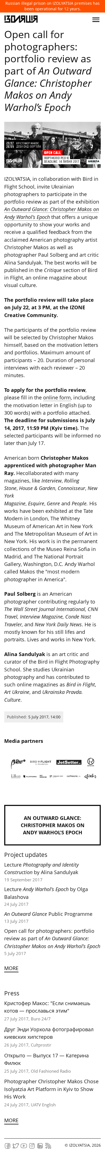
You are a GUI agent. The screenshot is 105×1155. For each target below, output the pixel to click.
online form (57, 397)
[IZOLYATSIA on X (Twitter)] (15, 1147)
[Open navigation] (96, 20)
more (11, 968)
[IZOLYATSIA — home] (21, 19)
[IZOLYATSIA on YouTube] (23, 1147)
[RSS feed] (48, 1147)
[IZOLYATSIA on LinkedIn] (40, 1147)
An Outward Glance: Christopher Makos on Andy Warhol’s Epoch (53, 825)
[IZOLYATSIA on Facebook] (7, 1147)
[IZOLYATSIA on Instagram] (32, 1147)
